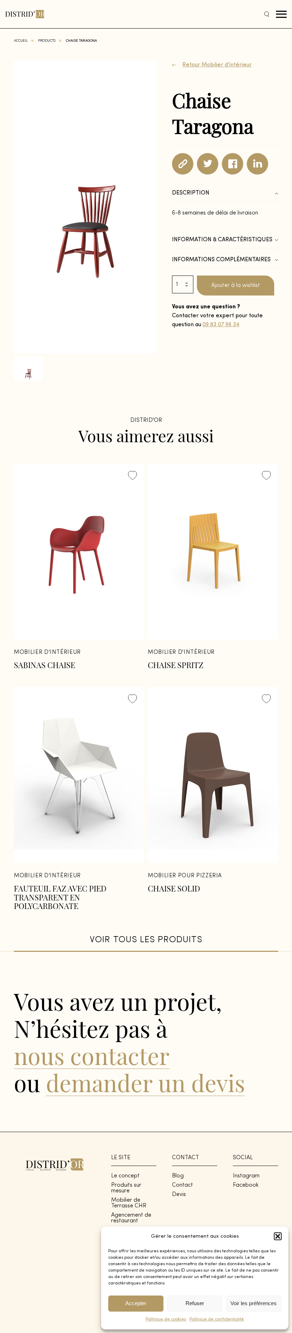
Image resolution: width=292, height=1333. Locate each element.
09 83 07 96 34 (221, 325)
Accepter (135, 1303)
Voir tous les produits (146, 939)
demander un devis (145, 1082)
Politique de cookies (166, 1319)
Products (47, 41)
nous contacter (92, 1055)
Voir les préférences (253, 1303)
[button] (277, 1236)
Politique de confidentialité (216, 1319)
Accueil (21, 41)
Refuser (195, 1303)
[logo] (24, 14)
